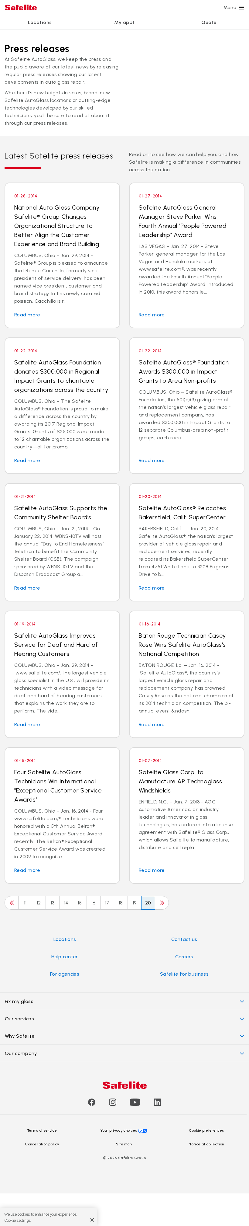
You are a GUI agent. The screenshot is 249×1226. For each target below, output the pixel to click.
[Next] (162, 903)
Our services (19, 1019)
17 (107, 903)
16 (93, 903)
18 (121, 903)
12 (39, 903)
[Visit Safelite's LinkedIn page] (157, 1104)
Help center (64, 957)
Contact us (184, 939)
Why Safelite (20, 1036)
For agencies (64, 974)
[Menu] (241, 7)
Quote (209, 22)
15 (80, 903)
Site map (124, 1144)
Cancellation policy (42, 1144)
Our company (21, 1053)
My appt (124, 22)
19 (135, 903)
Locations (40, 22)
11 (25, 903)
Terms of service (42, 1130)
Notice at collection (206, 1144)
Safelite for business (184, 974)
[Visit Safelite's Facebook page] (91, 1104)
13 (53, 903)
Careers (184, 957)
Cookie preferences (206, 1130)
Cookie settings (17, 1220)
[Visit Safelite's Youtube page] (135, 1104)
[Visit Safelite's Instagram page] (112, 1104)
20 (148, 903)
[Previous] (12, 903)
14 (66, 903)
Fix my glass (19, 1001)
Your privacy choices (119, 1130)
